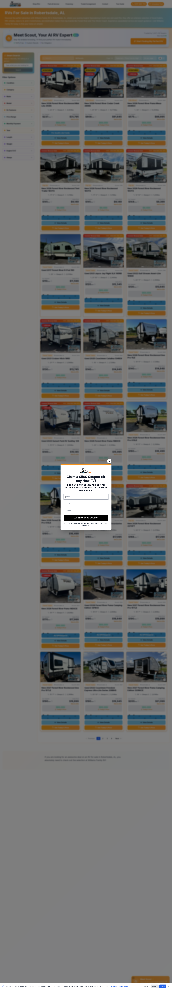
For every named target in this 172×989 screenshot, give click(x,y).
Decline (154, 986)
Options (146, 986)
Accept (163, 986)
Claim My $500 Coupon (86, 518)
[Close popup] (109, 461)
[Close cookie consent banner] (169, 986)
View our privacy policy (119, 986)
